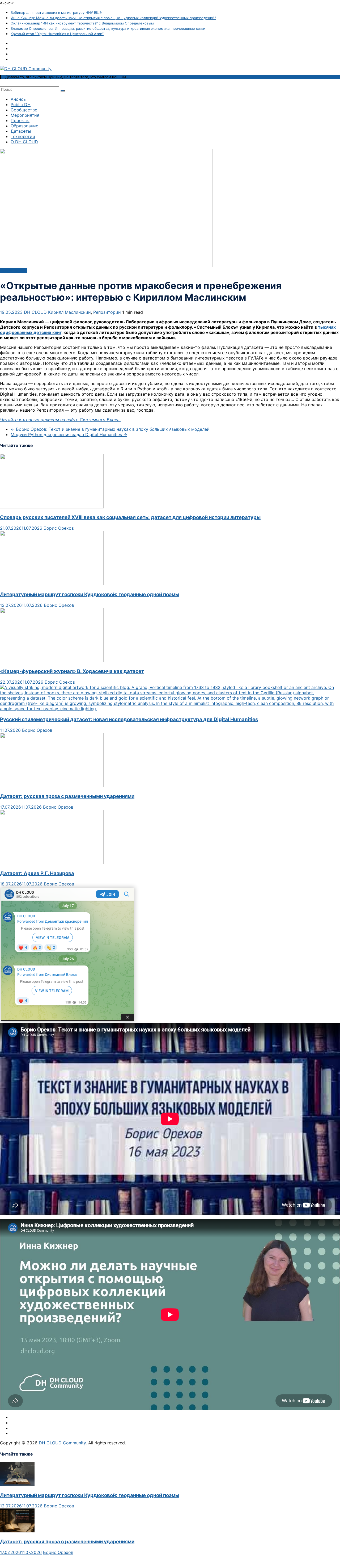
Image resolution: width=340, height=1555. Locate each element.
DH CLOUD (36, 312)
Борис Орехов (59, 528)
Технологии (23, 136)
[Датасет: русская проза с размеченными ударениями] (52, 785)
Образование (24, 125)
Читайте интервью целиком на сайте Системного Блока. (60, 419)
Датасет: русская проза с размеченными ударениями (67, 796)
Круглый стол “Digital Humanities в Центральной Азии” (57, 34)
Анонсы (19, 99)
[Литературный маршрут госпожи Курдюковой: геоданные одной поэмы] (52, 583)
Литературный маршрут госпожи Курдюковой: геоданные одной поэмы (89, 594)
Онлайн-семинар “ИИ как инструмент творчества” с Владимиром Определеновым (82, 23)
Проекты (20, 120)
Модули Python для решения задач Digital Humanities (69, 434)
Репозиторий (107, 312)
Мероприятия (25, 115)
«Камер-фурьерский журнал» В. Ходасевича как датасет (72, 671)
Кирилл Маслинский (69, 312)
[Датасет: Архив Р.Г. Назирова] (52, 862)
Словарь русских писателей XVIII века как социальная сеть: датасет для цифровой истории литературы (130, 517)
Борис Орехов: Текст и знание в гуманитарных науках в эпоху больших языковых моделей (110, 429)
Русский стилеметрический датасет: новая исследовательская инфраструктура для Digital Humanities (129, 719)
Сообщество (24, 109)
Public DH (21, 104)
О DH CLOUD (24, 141)
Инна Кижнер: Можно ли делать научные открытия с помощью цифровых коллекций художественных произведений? (113, 18)
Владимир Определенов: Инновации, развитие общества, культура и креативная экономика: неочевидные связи (108, 28)
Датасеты (21, 131)
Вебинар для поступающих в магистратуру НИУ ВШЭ (56, 12)
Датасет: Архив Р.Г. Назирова (37, 873)
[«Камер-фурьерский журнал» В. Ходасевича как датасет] (52, 660)
